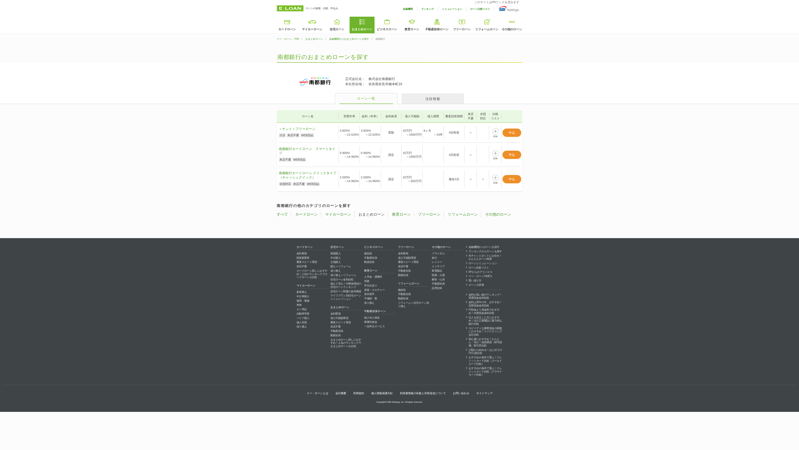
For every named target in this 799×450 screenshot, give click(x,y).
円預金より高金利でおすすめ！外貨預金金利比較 (484, 311)
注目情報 (433, 99)
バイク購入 (303, 318)
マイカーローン (312, 29)
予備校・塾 (370, 298)
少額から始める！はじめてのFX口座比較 (485, 351)
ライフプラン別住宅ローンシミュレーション (345, 297)
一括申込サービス (374, 326)
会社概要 (340, 393)
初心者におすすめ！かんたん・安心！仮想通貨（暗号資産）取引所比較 (485, 342)
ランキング (427, 9)
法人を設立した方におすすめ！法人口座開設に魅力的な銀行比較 (485, 320)
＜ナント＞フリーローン (297, 129)
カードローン (287, 29)
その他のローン (512, 29)
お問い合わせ (461, 393)
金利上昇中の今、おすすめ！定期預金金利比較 (485, 304)
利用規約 (358, 393)
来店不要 (302, 266)
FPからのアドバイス (481, 272)
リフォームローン (487, 29)
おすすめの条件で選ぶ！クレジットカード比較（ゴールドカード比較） (485, 360)
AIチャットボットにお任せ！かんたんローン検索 (485, 257)
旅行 (434, 257)
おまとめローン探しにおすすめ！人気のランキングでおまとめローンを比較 (345, 343)
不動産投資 (438, 283)
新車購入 (302, 292)
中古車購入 (303, 296)
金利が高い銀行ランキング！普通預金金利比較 (485, 296)
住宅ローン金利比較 (342, 279)
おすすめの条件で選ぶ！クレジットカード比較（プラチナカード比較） (485, 371)
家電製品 (437, 270)
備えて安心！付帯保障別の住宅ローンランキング (345, 285)
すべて (282, 214)
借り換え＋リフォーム (343, 275)
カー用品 (302, 309)
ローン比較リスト (480, 9)
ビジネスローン (387, 29)
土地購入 (335, 262)
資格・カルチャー (374, 289)
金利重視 (302, 253)
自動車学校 (303, 313)
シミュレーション (452, 9)
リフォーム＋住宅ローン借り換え (413, 304)
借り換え (302, 326)
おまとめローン (362, 29)
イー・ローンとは (317, 393)
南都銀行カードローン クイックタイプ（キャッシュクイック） (307, 175)
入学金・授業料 (373, 276)
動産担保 (335, 335)
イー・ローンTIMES (480, 276)
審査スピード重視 (307, 262)
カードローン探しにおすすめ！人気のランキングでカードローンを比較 (312, 274)
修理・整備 (303, 300)
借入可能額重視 (339, 318)
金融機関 (408, 9)
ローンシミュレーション (483, 263)
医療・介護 (438, 275)
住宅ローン (337, 29)
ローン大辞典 (476, 284)
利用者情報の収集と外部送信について (423, 393)
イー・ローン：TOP (288, 39)
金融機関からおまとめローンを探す (349, 39)
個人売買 (302, 322)
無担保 (368, 253)
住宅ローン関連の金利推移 (345, 291)
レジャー (437, 262)
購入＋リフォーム (340, 266)
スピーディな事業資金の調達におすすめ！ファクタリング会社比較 (485, 331)
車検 (299, 304)
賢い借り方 (475, 280)
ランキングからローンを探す (485, 251)
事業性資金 (370, 322)
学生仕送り (370, 285)
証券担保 (437, 288)
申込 (512, 132)
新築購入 (335, 253)
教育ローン (412, 29)
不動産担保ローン (437, 29)
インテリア (438, 266)
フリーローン (462, 29)
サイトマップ (484, 393)
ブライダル (438, 253)
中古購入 (335, 257)
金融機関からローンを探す (484, 247)
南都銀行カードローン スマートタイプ (307, 151)
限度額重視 (303, 257)
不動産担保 (336, 330)
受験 (366, 281)
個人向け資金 (372, 317)
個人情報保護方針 (382, 393)
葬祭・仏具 (438, 279)
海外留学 (369, 294)
